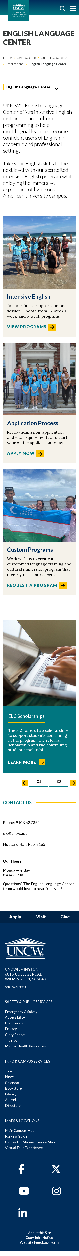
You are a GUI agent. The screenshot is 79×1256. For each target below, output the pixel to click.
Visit (41, 916)
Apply (15, 916)
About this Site (39, 1232)
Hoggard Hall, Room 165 (24, 844)
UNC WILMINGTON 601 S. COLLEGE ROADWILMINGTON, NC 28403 (26, 974)
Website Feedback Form (39, 1242)
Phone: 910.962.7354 (21, 822)
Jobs (8, 1071)
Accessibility (15, 1017)
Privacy (11, 1028)
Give (65, 916)
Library (10, 1094)
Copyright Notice (39, 1237)
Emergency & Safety (21, 1011)
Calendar (12, 1082)
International (15, 64)
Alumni (10, 1099)
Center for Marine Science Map (30, 1142)
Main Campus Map (19, 1130)
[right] (73, 783)
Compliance (14, 1023)
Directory (13, 1105)
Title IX (11, 1040)
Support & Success (54, 57)
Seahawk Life (26, 57)
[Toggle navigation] (72, 9)
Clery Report (15, 1034)
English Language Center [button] (28, 87)
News (9, 1076)
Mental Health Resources (25, 1046)
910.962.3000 (16, 987)
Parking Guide (16, 1136)
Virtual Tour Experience (24, 1147)
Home (7, 57)
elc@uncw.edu (15, 833)
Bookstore (13, 1088)
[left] (25, 783)
